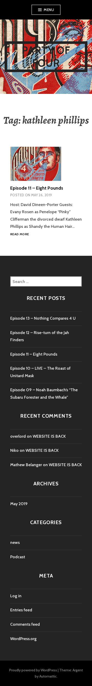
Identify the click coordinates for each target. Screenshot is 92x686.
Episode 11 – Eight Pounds (36, 188)
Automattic (48, 676)
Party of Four (46, 56)
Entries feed (21, 609)
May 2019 (19, 503)
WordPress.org (23, 638)
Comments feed (25, 624)
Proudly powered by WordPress (33, 670)
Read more (19, 234)
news (15, 542)
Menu (49, 9)
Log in (15, 595)
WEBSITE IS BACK (49, 436)
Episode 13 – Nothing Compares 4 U (43, 318)
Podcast (17, 556)
